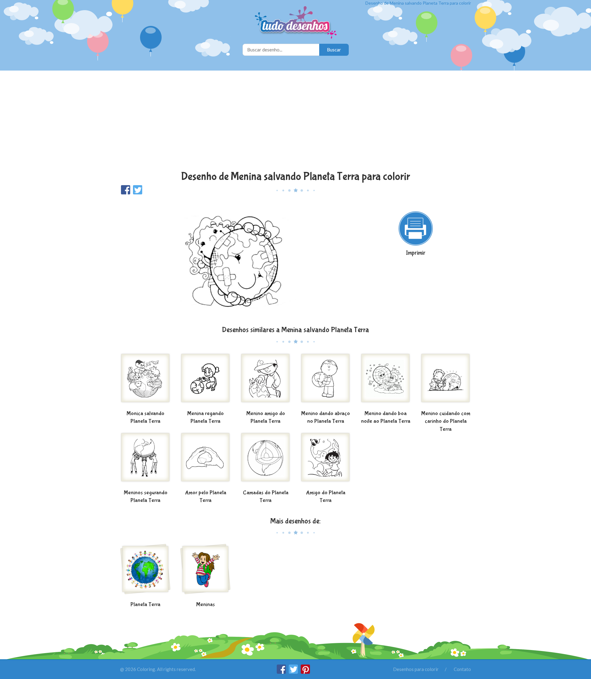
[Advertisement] (295, 121)
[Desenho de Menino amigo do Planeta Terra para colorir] (265, 380)
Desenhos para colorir (416, 669)
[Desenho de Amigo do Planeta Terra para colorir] (325, 459)
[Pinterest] (305, 672)
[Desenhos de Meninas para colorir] (205, 571)
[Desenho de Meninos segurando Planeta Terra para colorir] (145, 459)
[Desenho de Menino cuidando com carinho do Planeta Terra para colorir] (445, 380)
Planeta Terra (145, 604)
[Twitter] (294, 672)
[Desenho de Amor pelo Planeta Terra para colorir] (205, 459)
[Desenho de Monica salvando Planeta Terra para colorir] (145, 380)
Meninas (205, 604)
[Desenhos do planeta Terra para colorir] (145, 571)
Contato (462, 669)
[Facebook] (282, 672)
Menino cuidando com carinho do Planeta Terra (445, 421)
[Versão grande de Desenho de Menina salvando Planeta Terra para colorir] (235, 259)
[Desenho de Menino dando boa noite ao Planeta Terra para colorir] (385, 380)
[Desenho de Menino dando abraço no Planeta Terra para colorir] (325, 380)
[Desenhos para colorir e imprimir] (295, 23)
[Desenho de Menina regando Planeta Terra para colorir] (205, 380)
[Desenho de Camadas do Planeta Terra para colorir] (265, 459)
